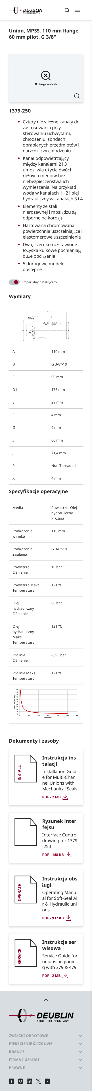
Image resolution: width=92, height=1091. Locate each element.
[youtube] (47, 1081)
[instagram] (20, 1081)
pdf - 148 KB (53, 854)
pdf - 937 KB (53, 918)
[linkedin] (29, 1081)
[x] (38, 1081)
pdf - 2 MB (51, 797)
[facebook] (11, 1081)
